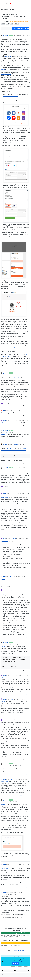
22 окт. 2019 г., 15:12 (24, 444)
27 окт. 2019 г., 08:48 (23, 538)
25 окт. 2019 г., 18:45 (23, 493)
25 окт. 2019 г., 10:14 (24, 467)
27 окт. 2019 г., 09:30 (19, 576)
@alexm (3, 434)
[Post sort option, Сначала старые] (3, 28)
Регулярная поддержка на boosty (15, 933)
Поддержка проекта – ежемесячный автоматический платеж (14, 450)
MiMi (4, 410)
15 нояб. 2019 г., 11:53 (15, 765)
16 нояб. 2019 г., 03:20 (23, 864)
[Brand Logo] (8, 3)
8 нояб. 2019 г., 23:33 (23, 590)
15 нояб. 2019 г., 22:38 (15, 801)
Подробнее (22, 961)
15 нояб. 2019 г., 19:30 (23, 779)
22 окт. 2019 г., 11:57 (15, 410)
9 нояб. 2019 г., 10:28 (23, 675)
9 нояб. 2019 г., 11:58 (20, 699)
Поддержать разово (15, 943)
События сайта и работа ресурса (19, 21)
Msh (4, 576)
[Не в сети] (1, 35)
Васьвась (5, 444)
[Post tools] (29, 368)
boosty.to (8, 56)
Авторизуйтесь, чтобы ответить (20, 28)
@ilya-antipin (4, 423)
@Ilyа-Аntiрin (11, 361)
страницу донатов (18, 347)
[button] (2, 974)
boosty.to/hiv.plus (6, 74)
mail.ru (3, 69)
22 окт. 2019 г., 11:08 (24, 373)
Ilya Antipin (5, 35)
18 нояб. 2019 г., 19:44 (16, 892)
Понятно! (15, 963)
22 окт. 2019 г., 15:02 (15, 432)
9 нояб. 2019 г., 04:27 (15, 644)
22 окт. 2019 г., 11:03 (24, 35)
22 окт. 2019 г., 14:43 (23, 420)
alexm (4, 420)
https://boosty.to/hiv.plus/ (10, 96)
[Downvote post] (26, 368)
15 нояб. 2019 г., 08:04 (16, 720)
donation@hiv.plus (19, 950)
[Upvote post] (21, 368)
